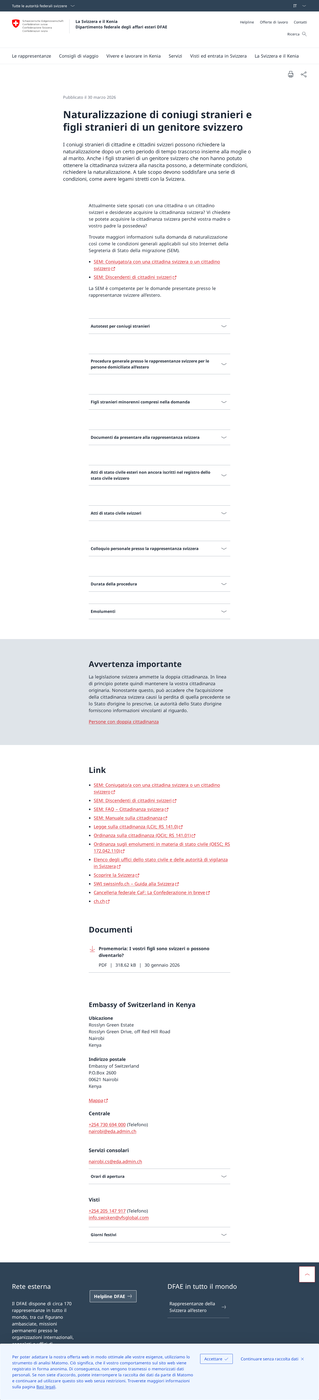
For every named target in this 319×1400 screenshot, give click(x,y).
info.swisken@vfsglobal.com (119, 1217)
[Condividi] (303, 74)
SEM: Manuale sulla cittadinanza (128, 818)
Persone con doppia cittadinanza (124, 722)
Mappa (96, 1100)
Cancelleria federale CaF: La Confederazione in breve (149, 892)
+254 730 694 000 (107, 1124)
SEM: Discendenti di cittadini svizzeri (133, 277)
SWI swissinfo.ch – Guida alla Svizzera (134, 884)
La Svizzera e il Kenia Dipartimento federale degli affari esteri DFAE (121, 24)
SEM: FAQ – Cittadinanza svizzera (129, 809)
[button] (31, 56)
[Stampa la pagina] (290, 74)
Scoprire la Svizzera (114, 875)
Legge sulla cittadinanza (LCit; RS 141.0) (136, 827)
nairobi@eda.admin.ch (112, 1131)
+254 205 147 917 (107, 1211)
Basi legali (45, 1387)
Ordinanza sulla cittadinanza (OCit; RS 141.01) (142, 835)
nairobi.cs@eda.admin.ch (115, 1161)
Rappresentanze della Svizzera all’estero (192, 1307)
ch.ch (99, 901)
